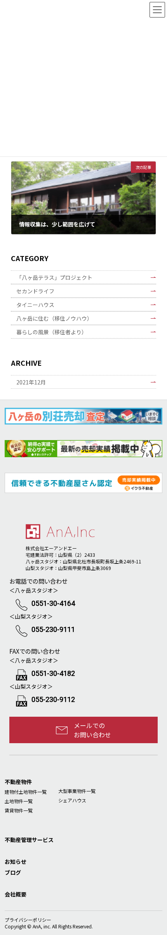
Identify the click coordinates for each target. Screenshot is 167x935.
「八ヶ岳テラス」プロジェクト (54, 277)
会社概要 (15, 894)
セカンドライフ (35, 291)
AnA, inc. (42, 926)
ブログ (13, 872)
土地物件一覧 (19, 801)
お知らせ (15, 861)
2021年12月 (31, 382)
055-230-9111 (53, 629)
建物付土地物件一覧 (26, 791)
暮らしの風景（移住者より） (51, 332)
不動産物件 (18, 782)
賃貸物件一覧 (19, 810)
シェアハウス (72, 800)
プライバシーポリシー (28, 919)
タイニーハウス (35, 305)
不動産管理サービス (29, 840)
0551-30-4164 (53, 603)
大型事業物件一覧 (77, 791)
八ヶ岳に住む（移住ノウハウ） (54, 318)
